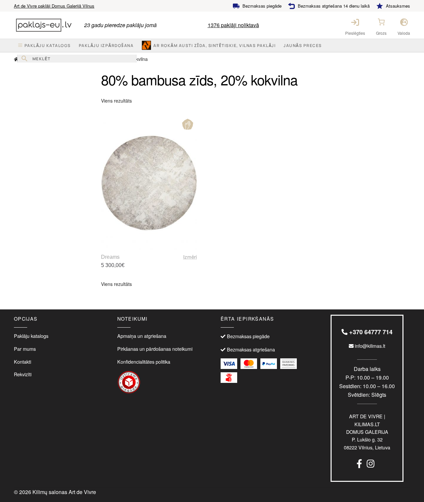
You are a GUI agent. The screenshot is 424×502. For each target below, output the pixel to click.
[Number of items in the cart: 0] (381, 22)
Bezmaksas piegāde (262, 6)
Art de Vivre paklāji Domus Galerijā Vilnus (54, 6)
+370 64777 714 (370, 332)
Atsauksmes (398, 6)
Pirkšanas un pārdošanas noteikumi (154, 348)
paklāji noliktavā (233, 25)
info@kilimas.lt (369, 345)
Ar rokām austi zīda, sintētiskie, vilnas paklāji (214, 45)
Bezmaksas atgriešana (251, 349)
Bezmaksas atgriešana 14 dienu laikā (334, 6)
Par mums (25, 348)
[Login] (355, 22)
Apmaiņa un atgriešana (141, 335)
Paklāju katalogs (31, 335)
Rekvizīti (22, 374)
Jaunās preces (303, 45)
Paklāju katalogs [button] (48, 45)
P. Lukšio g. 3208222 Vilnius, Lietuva (367, 431)
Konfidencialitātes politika (143, 361)
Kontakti (22, 361)
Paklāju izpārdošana (106, 45)
